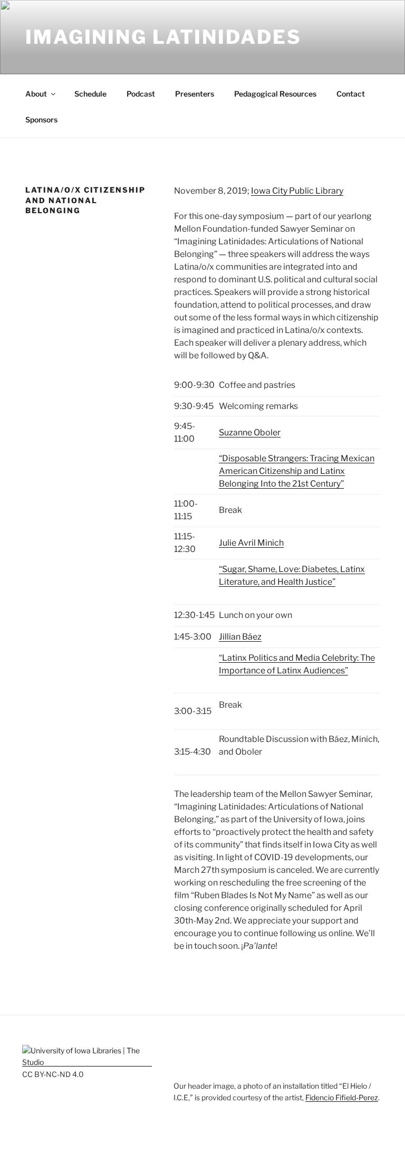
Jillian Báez (240, 637)
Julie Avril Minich (251, 543)
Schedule (90, 93)
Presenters (194, 93)
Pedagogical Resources (275, 93)
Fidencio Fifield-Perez (341, 1097)
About (36, 93)
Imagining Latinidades (163, 37)
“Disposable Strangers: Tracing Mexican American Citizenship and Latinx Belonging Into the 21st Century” (296, 471)
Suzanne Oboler (250, 432)
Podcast (141, 93)
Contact (350, 93)
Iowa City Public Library (297, 191)
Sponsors (41, 119)
